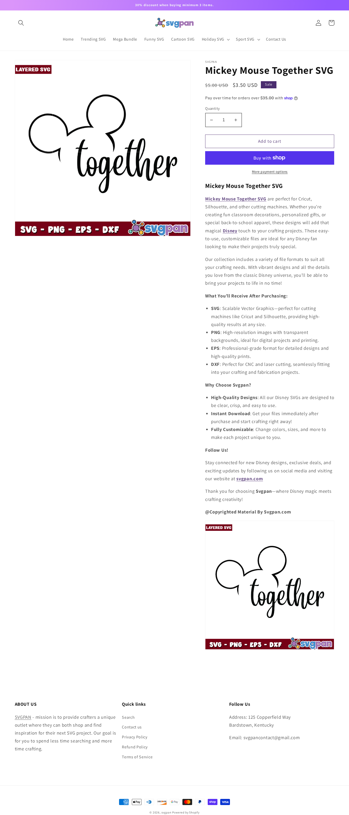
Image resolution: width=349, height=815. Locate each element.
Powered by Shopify (186, 812)
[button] (21, 22)
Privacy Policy (134, 737)
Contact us (132, 727)
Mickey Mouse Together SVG (235, 199)
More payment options (270, 171)
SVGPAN (23, 717)
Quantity (212, 108)
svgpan (166, 812)
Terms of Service (137, 757)
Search (128, 717)
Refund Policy (135, 747)
